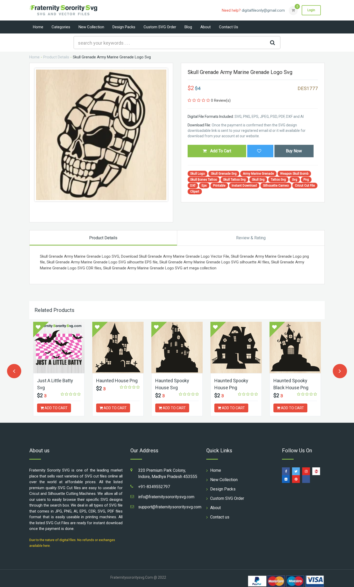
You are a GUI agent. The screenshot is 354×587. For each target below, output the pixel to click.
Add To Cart (220, 150)
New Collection (91, 27)
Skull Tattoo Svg (234, 179)
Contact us (228, 27)
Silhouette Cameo (276, 185)
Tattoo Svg (278, 179)
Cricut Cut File (305, 185)
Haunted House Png (117, 380)
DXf (192, 185)
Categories (61, 27)
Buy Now (294, 150)
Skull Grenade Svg (224, 173)
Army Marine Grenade (258, 173)
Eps (204, 185)
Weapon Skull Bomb (294, 173)
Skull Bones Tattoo (203, 179)
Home (38, 27)
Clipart (194, 191)
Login (311, 10)
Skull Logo (197, 173)
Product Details (56, 57)
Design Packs (123, 27)
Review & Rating (251, 237)
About (205, 27)
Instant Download (244, 185)
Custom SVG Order (160, 27)
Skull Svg (258, 179)
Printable (219, 185)
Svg (294, 179)
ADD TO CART (56, 408)
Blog (188, 27)
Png (306, 179)
